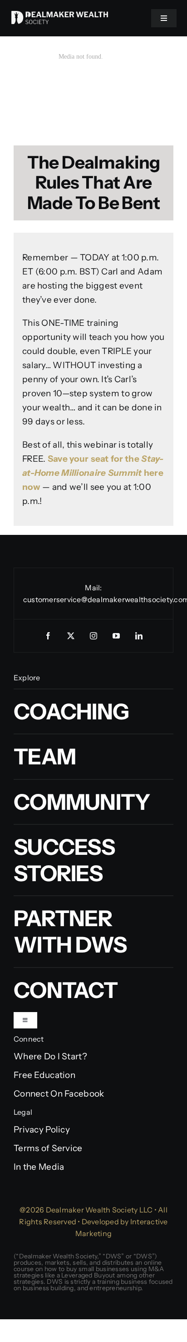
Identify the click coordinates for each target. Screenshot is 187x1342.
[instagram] (93, 636)
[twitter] (71, 636)
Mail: (93, 587)
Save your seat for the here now (93, 473)
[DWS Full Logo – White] (59, 15)
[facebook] (48, 636)
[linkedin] (139, 636)
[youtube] (116, 636)
